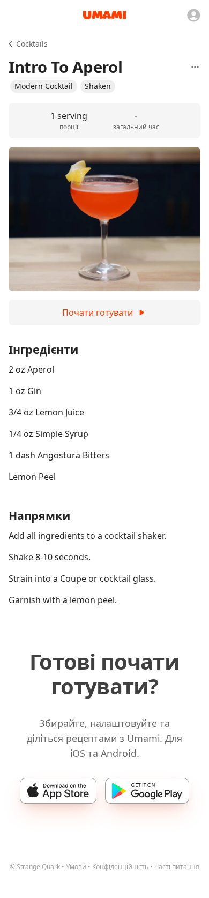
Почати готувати (97, 312)
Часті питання (176, 866)
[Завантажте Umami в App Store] (58, 791)
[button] (43, 86)
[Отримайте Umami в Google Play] (147, 791)
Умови (76, 866)
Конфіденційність (120, 866)
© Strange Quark (35, 866)
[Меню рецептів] (195, 67)
